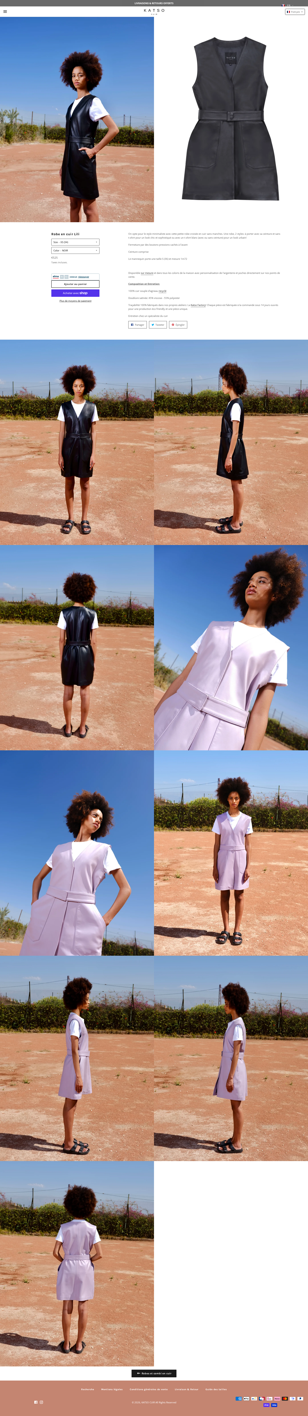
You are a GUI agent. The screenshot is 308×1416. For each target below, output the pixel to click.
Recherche (87, 1389)
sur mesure (147, 273)
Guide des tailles (216, 1389)
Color (56, 250)
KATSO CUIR (148, 1402)
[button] (295, 12)
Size (55, 242)
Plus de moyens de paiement (75, 300)
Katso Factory (198, 305)
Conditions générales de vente (149, 1389)
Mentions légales (112, 1389)
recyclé (162, 290)
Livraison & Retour (187, 1389)
